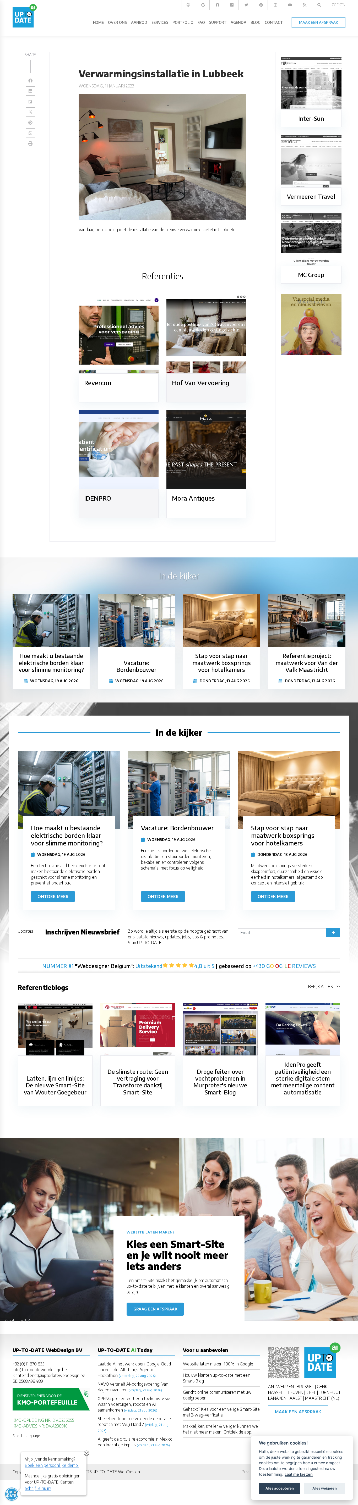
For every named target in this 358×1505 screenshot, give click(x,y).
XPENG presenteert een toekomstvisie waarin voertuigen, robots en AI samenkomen (134, 1404)
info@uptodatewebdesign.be (40, 1369)
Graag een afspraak (155, 1309)
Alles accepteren (279, 1488)
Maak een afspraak (298, 1411)
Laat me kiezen (299, 1474)
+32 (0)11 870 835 (28, 1363)
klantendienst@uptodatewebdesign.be (49, 1375)
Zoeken (338, 5)
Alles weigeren (324, 1488)
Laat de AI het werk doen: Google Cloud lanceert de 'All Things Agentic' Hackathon (134, 1369)
